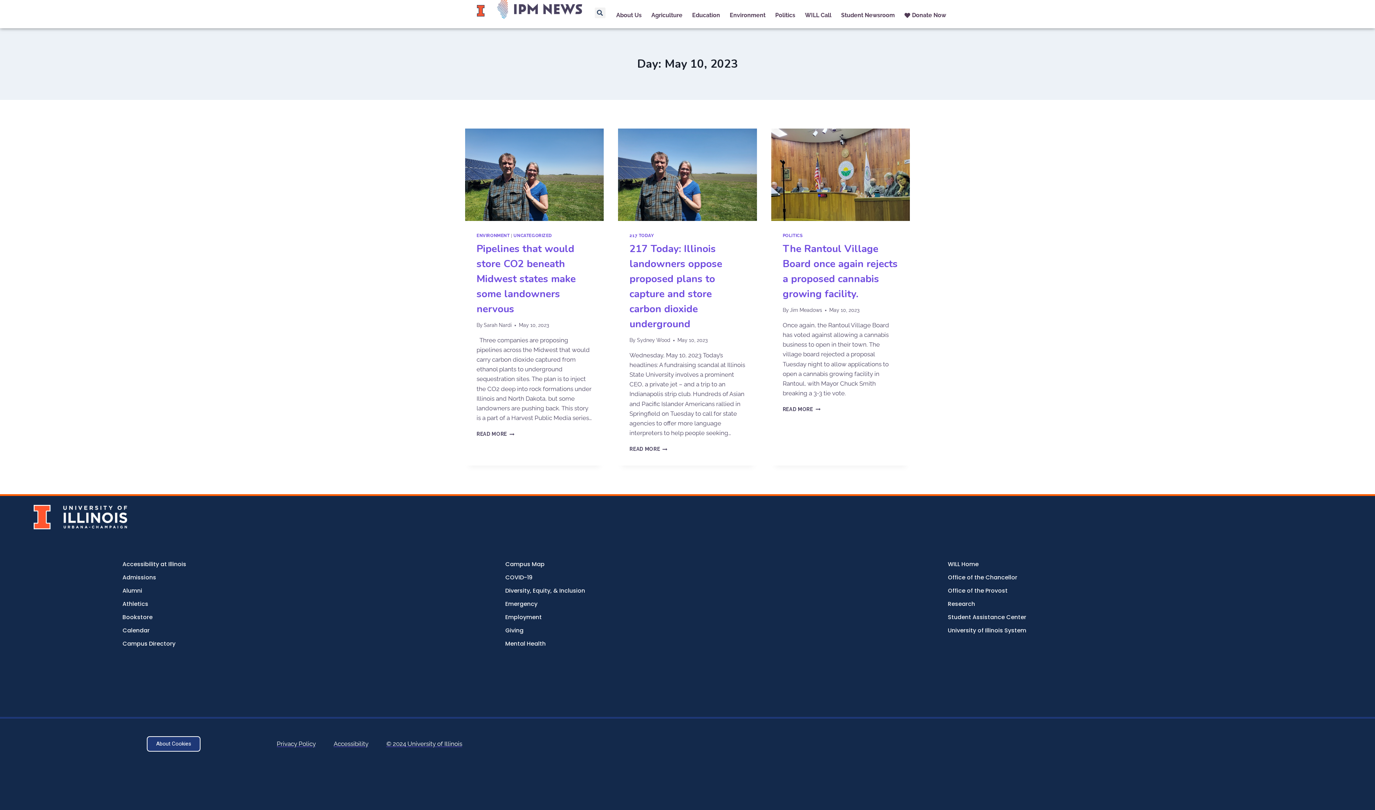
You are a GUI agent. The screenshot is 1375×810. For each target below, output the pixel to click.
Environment (493, 235)
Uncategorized (532, 235)
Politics (793, 235)
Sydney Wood (653, 340)
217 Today (641, 235)
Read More (496, 434)
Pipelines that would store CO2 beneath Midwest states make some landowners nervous (526, 279)
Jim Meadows (806, 310)
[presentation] (534, 175)
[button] (600, 13)
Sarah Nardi (498, 325)
